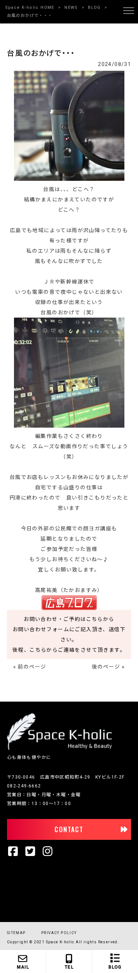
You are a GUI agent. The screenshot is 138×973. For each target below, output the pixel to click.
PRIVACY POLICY (59, 933)
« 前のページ (29, 667)
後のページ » (108, 667)
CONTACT (69, 829)
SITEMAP (16, 933)
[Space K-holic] (59, 748)
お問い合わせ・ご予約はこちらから (69, 619)
